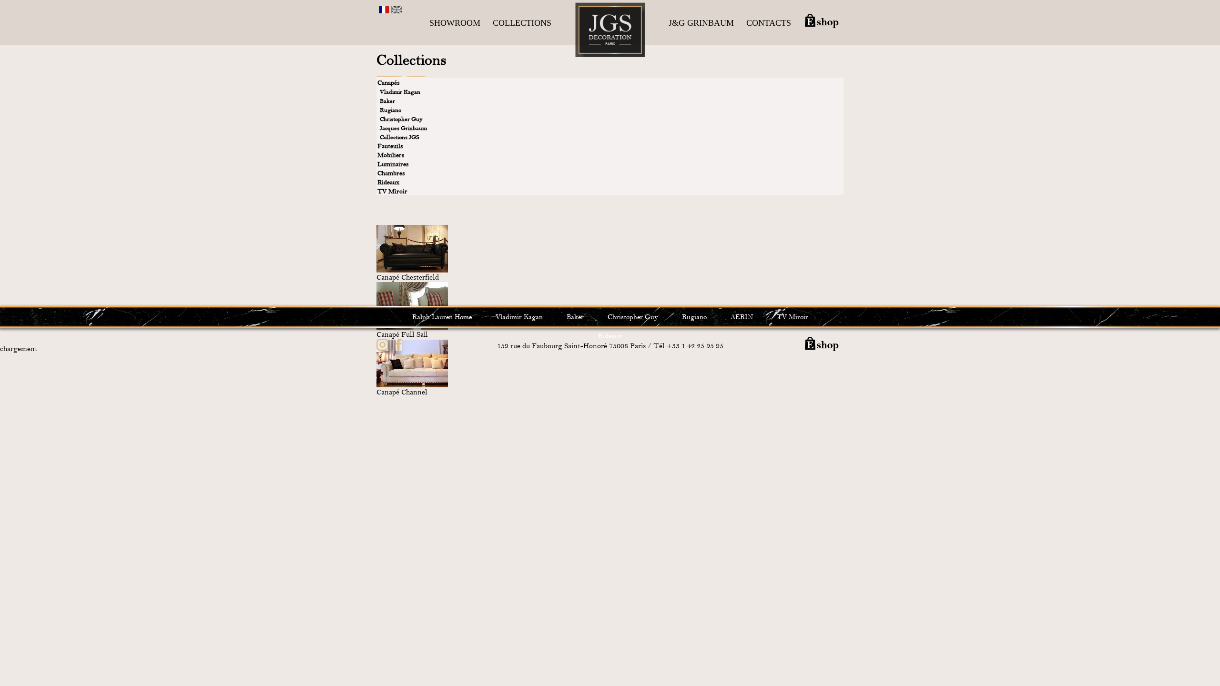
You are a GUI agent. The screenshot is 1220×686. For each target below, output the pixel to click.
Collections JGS (399, 137)
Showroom (454, 23)
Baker (387, 101)
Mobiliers (391, 155)
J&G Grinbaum (701, 23)
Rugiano (390, 110)
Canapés (388, 83)
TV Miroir (392, 191)
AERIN (742, 317)
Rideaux (388, 182)
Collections (522, 23)
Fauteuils (390, 146)
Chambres (391, 173)
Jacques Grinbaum (403, 128)
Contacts (768, 23)
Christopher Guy (401, 119)
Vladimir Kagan (400, 92)
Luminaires (393, 164)
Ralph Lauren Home (442, 317)
